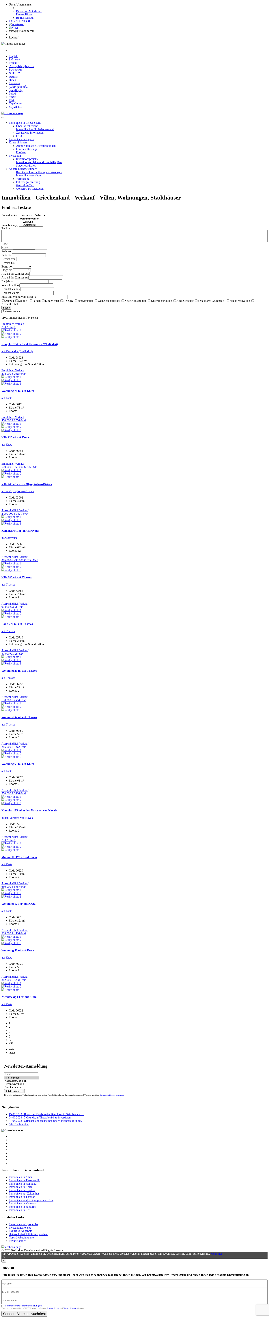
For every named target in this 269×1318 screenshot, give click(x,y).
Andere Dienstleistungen (23, 168)
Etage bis (6, 270)
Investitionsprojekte (27, 158)
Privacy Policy (53, 1308)
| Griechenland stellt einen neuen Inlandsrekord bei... (46, 1120)
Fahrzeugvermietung (28, 182)
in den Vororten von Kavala (17, 817)
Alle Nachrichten (19, 1124)
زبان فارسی (16, 90)
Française (14, 83)
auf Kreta (6, 398)
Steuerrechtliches (26, 165)
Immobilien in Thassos (22, 1196)
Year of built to (10, 285)
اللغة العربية (16, 106)
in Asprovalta (9, 537)
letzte (12, 1052)
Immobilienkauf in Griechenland (35, 129)
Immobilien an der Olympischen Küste (31, 1200)
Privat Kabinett (17, 1240)
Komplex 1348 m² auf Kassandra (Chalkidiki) (29, 344)
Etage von (7, 266)
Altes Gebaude (185, 300)
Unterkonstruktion (161, 300)
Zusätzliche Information (30, 132)
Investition (15, 155)
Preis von (6, 251)
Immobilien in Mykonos (23, 1203)
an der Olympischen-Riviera (17, 491)
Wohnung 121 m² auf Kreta (18, 903)
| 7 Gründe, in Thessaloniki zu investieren (40, 1117)
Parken (37, 300)
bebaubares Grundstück (211, 300)
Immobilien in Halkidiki (22, 1183)
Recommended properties (23, 1224)
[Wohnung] (31, 222)
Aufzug (9, 300)
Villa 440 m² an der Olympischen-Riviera (26, 484)
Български (15, 69)
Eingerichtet (52, 300)
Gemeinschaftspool (109, 300)
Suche (6, 307)
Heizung (68, 300)
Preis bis (6, 255)
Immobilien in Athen (21, 1177)
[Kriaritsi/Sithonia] (21, 1087)
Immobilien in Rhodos (22, 1190)
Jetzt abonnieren (14, 1091)
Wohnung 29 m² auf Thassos (19, 670)
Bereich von (8, 259)
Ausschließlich (9, 304)
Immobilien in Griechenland (25, 122)
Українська (16, 103)
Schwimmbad (86, 300)
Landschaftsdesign (27, 149)
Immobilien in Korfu (21, 1186)
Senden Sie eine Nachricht (24, 1314)
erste (11, 1049)
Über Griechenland (27, 126)
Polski (12, 93)
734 (11, 1043)
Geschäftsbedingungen (22, 1237)
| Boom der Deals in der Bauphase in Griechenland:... (46, 1114)
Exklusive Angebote (20, 1230)
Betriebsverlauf (25, 17)
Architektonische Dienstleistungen (36, 145)
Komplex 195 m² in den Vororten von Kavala (29, 810)
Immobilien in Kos (19, 1210)
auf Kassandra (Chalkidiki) (17, 351)
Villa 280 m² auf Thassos (16, 577)
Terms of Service (70, 1308)
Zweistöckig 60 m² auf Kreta (19, 996)
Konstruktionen (18, 142)
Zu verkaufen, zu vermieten (17, 215)
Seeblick (23, 300)
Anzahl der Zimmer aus (15, 273)
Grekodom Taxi (25, 185)
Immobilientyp (9, 225)
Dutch (12, 80)
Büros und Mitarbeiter (29, 11)
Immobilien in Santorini (22, 1206)
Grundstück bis (10, 292)
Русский (14, 62)
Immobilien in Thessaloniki (24, 1180)
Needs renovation (240, 300)
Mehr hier (216, 1253)
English (13, 56)
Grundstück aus (10, 289)
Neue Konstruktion (135, 300)
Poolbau (21, 152)
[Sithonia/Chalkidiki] (21, 1084)
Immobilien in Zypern (21, 139)
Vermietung (22, 178)
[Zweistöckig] (31, 225)
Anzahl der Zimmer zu (14, 277)
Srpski (12, 96)
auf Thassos (8, 584)
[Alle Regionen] (21, 1077)
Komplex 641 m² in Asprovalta (20, 530)
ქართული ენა (18, 86)
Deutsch (13, 76)
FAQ (19, 135)
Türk (11, 100)
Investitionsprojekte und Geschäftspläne (39, 162)
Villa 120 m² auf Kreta (15, 437)
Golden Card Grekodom (30, 188)
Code (4, 243)
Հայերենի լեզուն (21, 66)
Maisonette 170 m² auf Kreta (19, 857)
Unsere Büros (24, 14)
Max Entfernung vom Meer (17, 296)
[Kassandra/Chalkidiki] (21, 1081)
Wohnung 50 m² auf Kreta (17, 950)
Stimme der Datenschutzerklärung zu (23, 1305)
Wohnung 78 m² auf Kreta (17, 390)
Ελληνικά (14, 59)
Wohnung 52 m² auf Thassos (19, 717)
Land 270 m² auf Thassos (17, 623)
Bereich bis (7, 262)
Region (5, 228)
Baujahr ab (7, 281)
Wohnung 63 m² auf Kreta (17, 763)
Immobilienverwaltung (29, 175)
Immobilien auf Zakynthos (24, 1193)
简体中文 (14, 73)
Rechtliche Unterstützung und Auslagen (39, 172)
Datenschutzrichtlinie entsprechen (112, 1095)
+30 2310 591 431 (19, 21)
